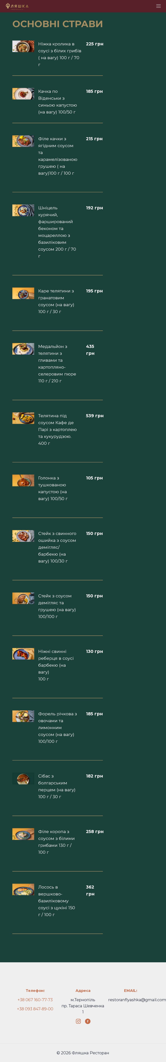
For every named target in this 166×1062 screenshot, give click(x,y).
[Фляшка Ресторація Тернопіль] (17, 6)
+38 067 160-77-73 (35, 999)
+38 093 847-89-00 (35, 1008)
